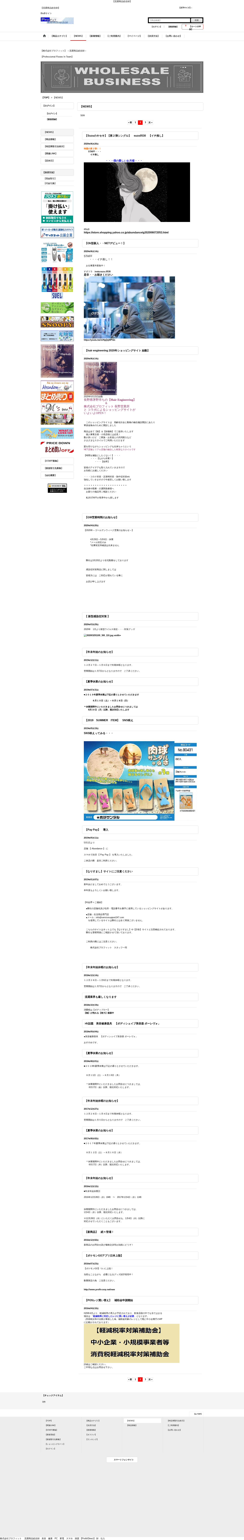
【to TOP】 (198, 1414)
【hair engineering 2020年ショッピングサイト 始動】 (117, 350)
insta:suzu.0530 (103, 271)
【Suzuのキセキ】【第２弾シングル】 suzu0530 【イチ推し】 (124, 135)
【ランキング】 (92, 1439)
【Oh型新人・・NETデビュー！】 (105, 243)
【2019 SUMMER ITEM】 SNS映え (109, 720)
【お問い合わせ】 (174, 1430)
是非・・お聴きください (100, 274)
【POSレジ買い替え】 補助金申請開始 (109, 1300)
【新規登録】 (172, 27)
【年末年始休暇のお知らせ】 (102, 967)
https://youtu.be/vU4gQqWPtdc (99, 340)
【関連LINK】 (50, 153)
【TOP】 (48, 1421)
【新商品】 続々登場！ (99, 1231)
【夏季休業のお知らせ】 (99, 681)
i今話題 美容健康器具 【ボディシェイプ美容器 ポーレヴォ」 (123, 1023)
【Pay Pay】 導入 (96, 829)
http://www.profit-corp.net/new (99, 1289)
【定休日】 (49, 160)
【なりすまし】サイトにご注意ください (109, 871)
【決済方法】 (91, 1425)
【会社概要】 (50, 475)
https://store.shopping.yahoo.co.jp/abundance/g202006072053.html (126, 232)
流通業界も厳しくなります (101, 996)
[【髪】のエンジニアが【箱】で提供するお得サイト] (100, 378)
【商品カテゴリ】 (93, 1421)
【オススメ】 (91, 1435)
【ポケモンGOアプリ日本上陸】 (104, 1255)
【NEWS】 (49, 132)
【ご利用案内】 (173, 1425)
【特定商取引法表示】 (54, 146)
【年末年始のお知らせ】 (99, 651)
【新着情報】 (91, 1430)
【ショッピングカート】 (55, 1444)
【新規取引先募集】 (53, 468)
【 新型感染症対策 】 (97, 616)
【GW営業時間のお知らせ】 (102, 517)
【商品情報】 (50, 139)
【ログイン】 (156, 27)
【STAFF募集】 (51, 461)
